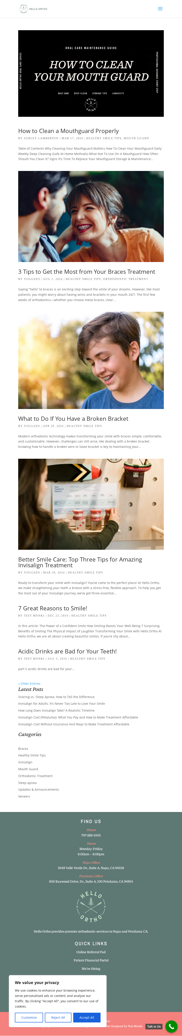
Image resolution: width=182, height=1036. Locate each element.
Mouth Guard (136, 138)
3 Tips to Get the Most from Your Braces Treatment (86, 272)
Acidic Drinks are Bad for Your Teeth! (67, 651)
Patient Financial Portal (91, 960)
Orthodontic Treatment (125, 279)
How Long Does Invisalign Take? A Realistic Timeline (56, 710)
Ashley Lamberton (41, 138)
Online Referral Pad (91, 952)
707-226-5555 (91, 835)
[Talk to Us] (171, 1026)
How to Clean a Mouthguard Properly (68, 131)
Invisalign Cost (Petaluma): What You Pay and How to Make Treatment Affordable (78, 717)
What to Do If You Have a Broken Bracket (73, 419)
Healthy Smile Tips (104, 138)
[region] (58, 1001)
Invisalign (25, 762)
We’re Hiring (91, 969)
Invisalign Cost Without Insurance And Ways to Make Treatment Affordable (73, 724)
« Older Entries (29, 683)
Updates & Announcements (38, 789)
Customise (29, 1017)
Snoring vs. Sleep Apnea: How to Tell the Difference (56, 697)
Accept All (86, 1017)
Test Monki (34, 615)
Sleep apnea (27, 783)
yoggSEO (32, 279)
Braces (23, 748)
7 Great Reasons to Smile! (52, 608)
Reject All (58, 1017)
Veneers (24, 796)
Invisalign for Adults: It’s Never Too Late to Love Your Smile (61, 703)
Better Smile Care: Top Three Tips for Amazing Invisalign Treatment (80, 562)
